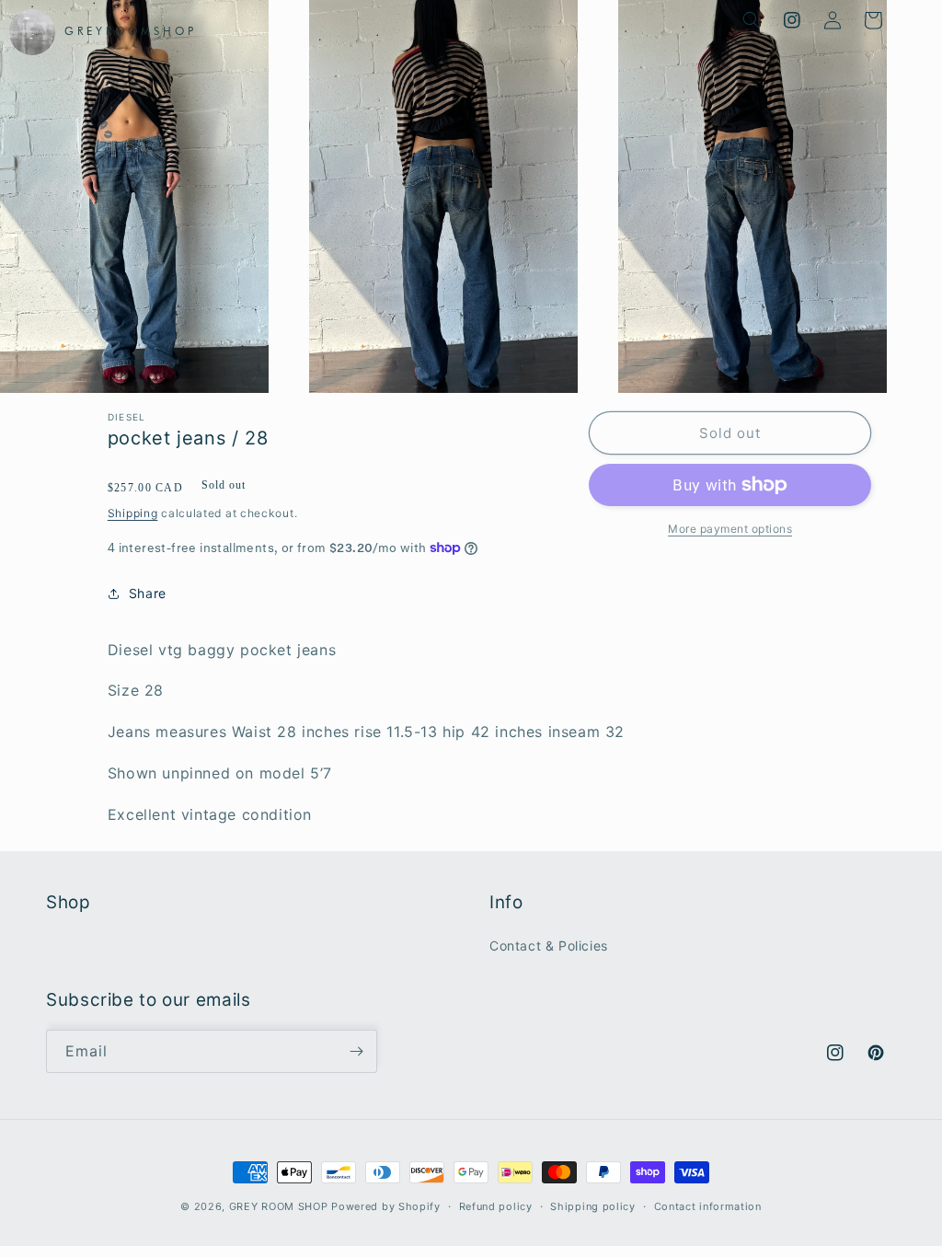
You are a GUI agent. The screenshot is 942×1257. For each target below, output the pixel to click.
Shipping (133, 513)
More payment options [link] (730, 529)
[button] (751, 20)
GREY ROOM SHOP (278, 1206)
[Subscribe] (356, 1051)
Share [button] (148, 593)
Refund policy (496, 1206)
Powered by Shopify (386, 1206)
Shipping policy (593, 1206)
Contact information (708, 1206)
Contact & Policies (548, 945)
